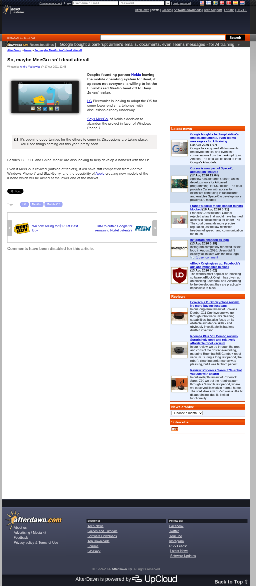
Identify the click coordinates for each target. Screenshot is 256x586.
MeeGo (36, 204)
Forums (93, 546)
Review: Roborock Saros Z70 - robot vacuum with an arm (216, 372)
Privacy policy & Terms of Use (36, 542)
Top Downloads (99, 541)
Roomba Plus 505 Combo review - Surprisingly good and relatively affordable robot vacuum (214, 340)
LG (89, 101)
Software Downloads (102, 536)
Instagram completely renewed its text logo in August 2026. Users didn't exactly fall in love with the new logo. (215, 250)
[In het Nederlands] (242, 3)
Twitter (174, 531)
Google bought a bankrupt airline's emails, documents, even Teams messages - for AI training (214, 138)
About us (20, 527)
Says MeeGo (97, 119)
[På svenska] (215, 3)
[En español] (235, 3)
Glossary (94, 551)
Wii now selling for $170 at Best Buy (46, 228)
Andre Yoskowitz (30, 66)
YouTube (175, 536)
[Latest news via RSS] (174, 429)
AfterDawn (14, 50)
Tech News (96, 526)
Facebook (176, 526)
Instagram (176, 541)
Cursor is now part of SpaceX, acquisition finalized (211, 170)
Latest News (179, 551)
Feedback (21, 537)
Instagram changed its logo (209, 240)
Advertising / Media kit (30, 532)
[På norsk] (222, 3)
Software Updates (183, 556)
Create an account (51, 3)
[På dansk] (228, 3)
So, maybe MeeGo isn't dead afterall (58, 50)
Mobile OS (53, 204)
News (28, 50)
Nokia (136, 75)
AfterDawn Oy (122, 569)
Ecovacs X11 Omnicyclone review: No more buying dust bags (215, 304)
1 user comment (207, 257)
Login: (68, 3)
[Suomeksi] (208, 3)
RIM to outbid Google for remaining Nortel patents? (123, 228)
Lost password (182, 3)
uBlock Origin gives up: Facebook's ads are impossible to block (215, 265)
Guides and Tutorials (103, 531)
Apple (100, 173)
